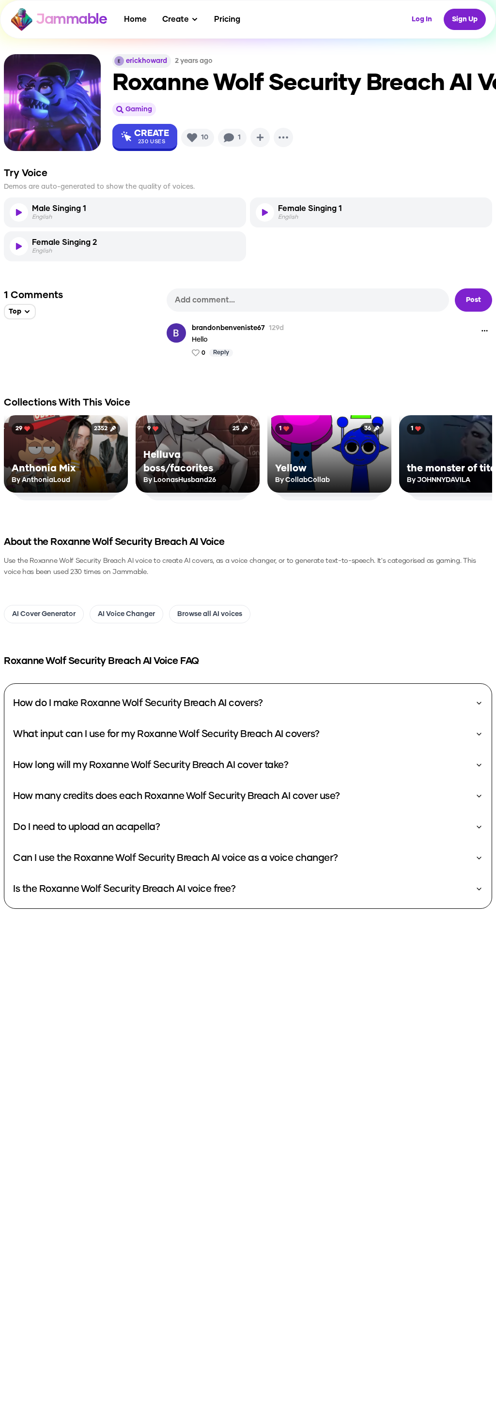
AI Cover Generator (44, 614)
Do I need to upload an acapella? (86, 827)
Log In (422, 19)
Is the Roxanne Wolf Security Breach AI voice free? (124, 889)
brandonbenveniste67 (228, 328)
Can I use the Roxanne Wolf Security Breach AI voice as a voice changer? (175, 858)
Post (473, 300)
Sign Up (465, 19)
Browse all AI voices (209, 614)
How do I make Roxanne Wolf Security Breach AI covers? (138, 703)
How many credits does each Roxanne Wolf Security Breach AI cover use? (176, 796)
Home (135, 19)
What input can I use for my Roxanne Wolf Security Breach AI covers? (166, 734)
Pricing (227, 19)
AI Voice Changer (126, 614)
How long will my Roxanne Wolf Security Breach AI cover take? (150, 765)
